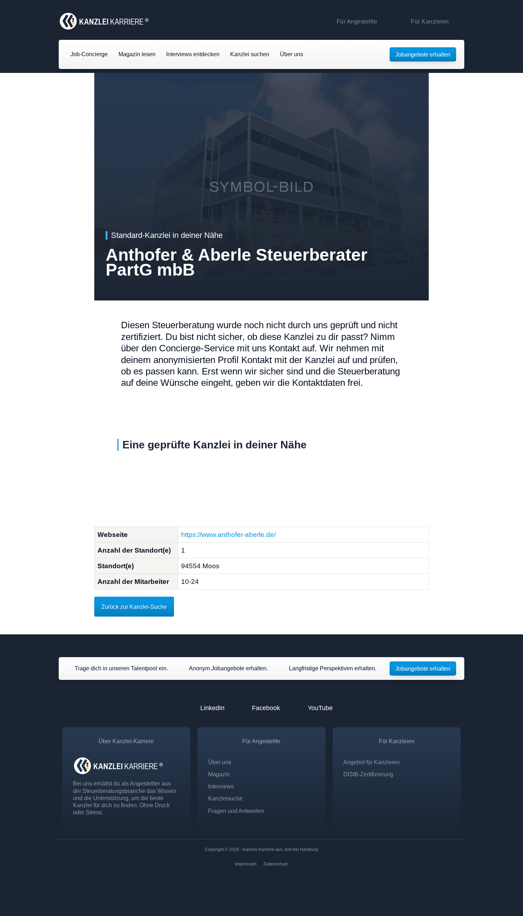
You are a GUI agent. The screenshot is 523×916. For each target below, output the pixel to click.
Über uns (219, 762)
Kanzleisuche (225, 798)
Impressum (246, 864)
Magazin (219, 774)
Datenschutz (276, 864)
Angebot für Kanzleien (371, 762)
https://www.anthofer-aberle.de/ (228, 534)
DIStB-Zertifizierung (368, 774)
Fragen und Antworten (236, 811)
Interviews (221, 786)
